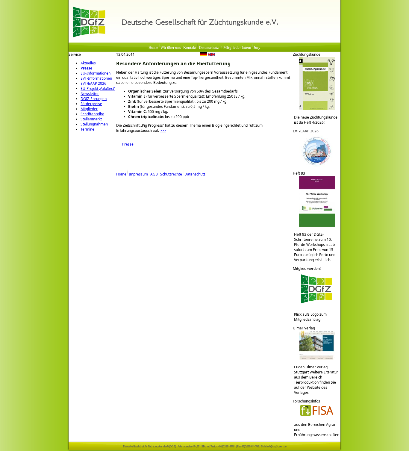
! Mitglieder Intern (236, 48)
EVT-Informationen (96, 78)
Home (153, 48)
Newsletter (90, 93)
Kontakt (189, 48)
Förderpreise (91, 103)
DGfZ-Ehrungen (94, 98)
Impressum (138, 174)
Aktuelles (88, 63)
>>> (163, 130)
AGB (154, 174)
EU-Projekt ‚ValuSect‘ (98, 88)
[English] (211, 55)
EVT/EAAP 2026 (93, 83)
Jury (257, 48)
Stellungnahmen (94, 124)
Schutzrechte (171, 174)
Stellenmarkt (91, 119)
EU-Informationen (95, 73)
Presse (86, 68)
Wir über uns (170, 48)
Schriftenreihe (92, 113)
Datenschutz (209, 48)
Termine (87, 129)
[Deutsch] (203, 55)
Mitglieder (89, 108)
